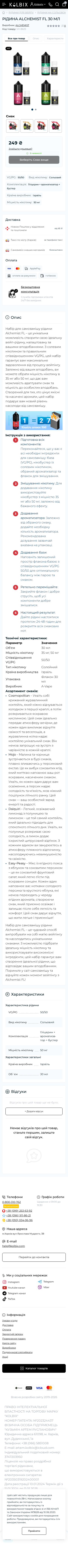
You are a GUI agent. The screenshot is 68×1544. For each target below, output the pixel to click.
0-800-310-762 (11, 1202)
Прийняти (34, 1530)
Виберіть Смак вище (34, 159)
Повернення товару (14, 1338)
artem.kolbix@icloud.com (34, 1448)
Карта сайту (9, 1343)
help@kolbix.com (13, 1246)
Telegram (48, 1281)
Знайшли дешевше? (20, 148)
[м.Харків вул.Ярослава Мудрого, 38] (34, 1185)
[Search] (57, 4)
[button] (32, 109)
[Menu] (4, 4)
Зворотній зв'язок (12, 1334)
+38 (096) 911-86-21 (18, 1215)
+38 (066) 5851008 (35, 1443)
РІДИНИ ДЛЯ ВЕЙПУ (21, 12)
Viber (46, 1287)
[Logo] (18, 4)
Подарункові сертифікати (17, 1352)
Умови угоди (9, 1320)
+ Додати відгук (34, 1111)
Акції (5, 1356)
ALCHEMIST (22, 25)
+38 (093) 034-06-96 (19, 1220)
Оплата (6, 1329)
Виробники (9, 1347)
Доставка (7, 1325)
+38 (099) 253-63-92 (19, 1210)
